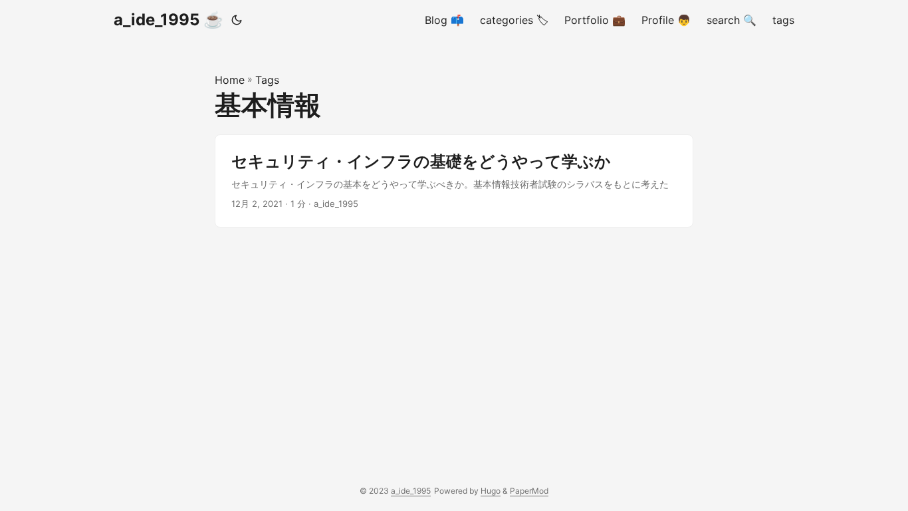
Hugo (491, 491)
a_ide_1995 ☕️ (168, 19)
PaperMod (529, 491)
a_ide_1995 (411, 491)
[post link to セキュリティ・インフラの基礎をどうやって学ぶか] (454, 181)
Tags (267, 79)
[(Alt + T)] (237, 20)
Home (230, 79)
